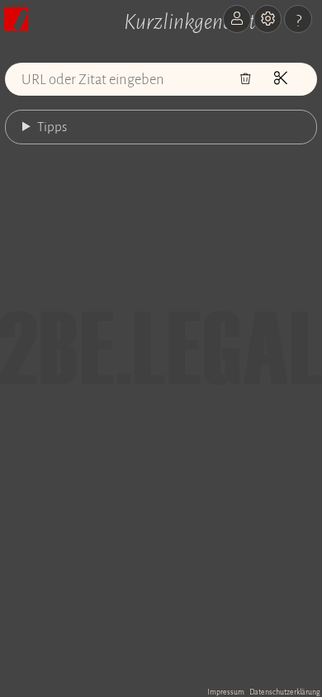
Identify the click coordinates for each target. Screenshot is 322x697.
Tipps (52, 127)
